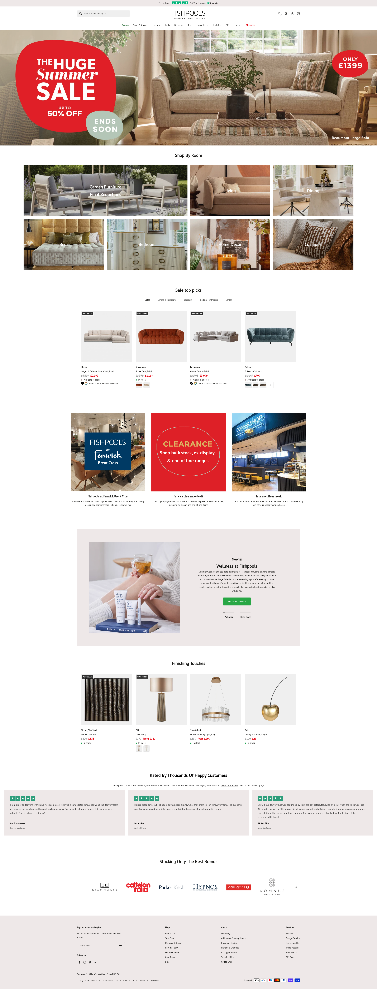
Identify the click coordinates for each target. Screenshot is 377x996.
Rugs (190, 25)
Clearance (250, 25)
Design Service (293, 938)
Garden (125, 25)
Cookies (142, 980)
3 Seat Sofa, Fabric (144, 371)
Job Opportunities (229, 952)
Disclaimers (154, 980)
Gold (247, 730)
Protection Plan (293, 943)
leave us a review (229, 785)
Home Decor (203, 25)
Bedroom (178, 25)
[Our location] (286, 13)
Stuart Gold (195, 730)
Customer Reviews (229, 943)
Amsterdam (141, 367)
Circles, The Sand (89, 730)
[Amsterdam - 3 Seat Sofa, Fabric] (161, 336)
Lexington (195, 367)
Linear (84, 367)
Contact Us (170, 933)
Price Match (291, 952)
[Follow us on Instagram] (84, 962)
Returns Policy (171, 947)
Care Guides (170, 957)
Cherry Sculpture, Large (256, 734)
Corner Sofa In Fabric (200, 371)
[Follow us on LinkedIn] (94, 962)
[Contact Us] (279, 13)
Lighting (217, 25)
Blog (167, 961)
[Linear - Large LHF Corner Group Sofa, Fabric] (106, 336)
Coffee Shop (227, 961)
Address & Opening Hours (233, 938)
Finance (289, 933)
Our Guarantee (172, 952)
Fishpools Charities (230, 947)
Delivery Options (173, 943)
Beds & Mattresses (209, 300)
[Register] (120, 946)
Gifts (228, 25)
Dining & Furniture (167, 300)
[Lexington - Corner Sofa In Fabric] (215, 336)
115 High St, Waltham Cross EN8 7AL (103, 974)
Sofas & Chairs (140, 25)
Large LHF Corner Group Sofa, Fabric (98, 371)
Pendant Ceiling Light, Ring (202, 734)
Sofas (147, 300)
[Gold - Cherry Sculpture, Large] (270, 699)
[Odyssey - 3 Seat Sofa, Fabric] (270, 336)
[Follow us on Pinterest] (89, 962)
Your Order (170, 938)
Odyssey (249, 367)
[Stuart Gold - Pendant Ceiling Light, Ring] (215, 699)
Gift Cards (290, 957)
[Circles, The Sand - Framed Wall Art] (106, 699)
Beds (167, 25)
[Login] (292, 13)
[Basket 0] (298, 13)
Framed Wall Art (88, 734)
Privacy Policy (128, 980)
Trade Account (292, 947)
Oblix (138, 730)
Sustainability (227, 957)
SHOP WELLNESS (237, 601)
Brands (238, 25)
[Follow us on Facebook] (79, 962)
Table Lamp (141, 734)
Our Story (225, 933)
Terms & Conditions (110, 980)
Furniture (156, 25)
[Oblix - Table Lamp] (161, 699)
